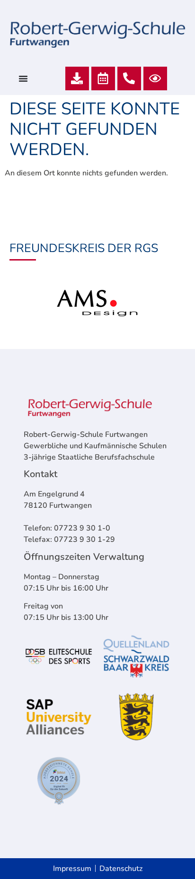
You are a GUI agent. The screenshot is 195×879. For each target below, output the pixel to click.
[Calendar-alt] (103, 78)
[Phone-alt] (129, 78)
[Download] (77, 78)
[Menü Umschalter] (23, 78)
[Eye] (155, 78)
